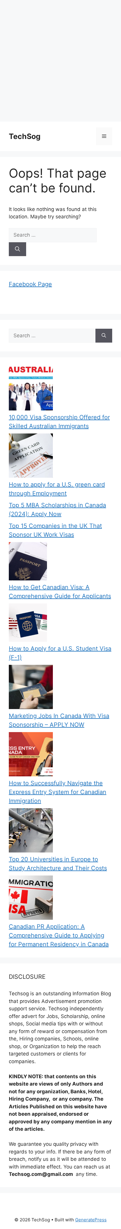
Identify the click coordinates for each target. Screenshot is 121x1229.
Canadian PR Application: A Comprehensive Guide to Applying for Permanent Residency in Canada (59, 935)
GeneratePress (91, 1220)
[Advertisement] (60, 61)
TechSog (25, 136)
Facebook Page (30, 284)
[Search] (17, 249)
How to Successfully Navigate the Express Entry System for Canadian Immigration (57, 792)
